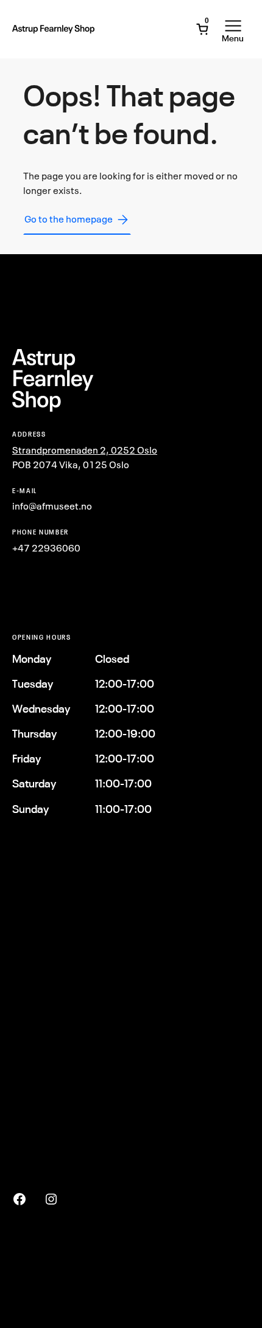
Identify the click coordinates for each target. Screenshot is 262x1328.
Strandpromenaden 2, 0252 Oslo (84, 450)
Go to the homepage (68, 219)
